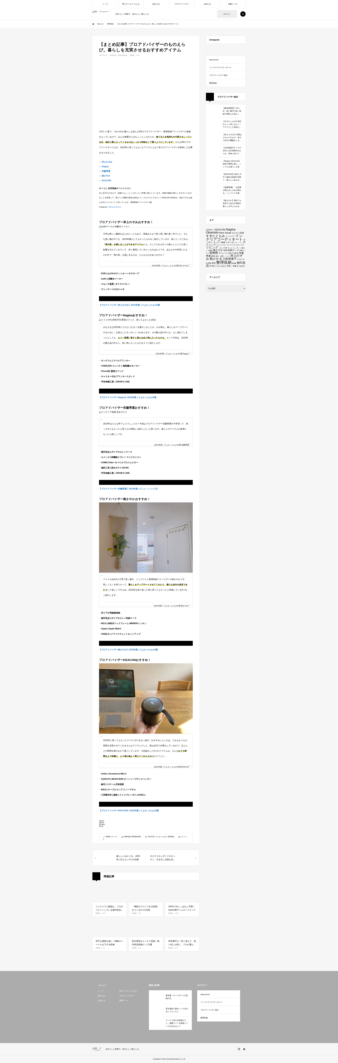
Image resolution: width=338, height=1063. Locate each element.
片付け (212, 266)
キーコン (114, 837)
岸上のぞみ (107, 162)
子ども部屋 (228, 253)
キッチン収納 (219, 242)
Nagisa (105, 166)
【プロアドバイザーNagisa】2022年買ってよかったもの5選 (127, 397)
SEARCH (243, 14)
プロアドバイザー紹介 (218, 75)
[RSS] (244, 1049)
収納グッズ (233, 250)
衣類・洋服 (231, 266)
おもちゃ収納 (238, 233)
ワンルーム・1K (233, 248)
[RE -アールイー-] (102, 14)
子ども (221, 253)
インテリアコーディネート (220, 67)
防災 (243, 266)
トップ (105, 4)
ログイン (227, 14)
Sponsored (213, 60)
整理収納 (113, 55)
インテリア (230, 236)
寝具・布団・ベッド (222, 256)
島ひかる (216, 258)
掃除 (209, 263)
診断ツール (232, 4)
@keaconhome (115, 207)
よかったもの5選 (128, 489)
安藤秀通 (106, 171)
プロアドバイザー (181, 4)
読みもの (156, 4)
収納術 (213, 252)
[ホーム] (93, 24)
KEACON (106, 180)
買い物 (239, 266)
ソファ (240, 242)
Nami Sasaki (225, 233)
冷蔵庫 (210, 250)
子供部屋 (235, 253)
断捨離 (234, 263)
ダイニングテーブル (223, 245)
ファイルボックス (237, 245)
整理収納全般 (122, 55)
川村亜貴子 (230, 258)
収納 (225, 250)
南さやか (106, 176)
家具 (213, 256)
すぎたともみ (215, 236)
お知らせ (207, 4)
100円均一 (210, 230)
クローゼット (232, 242)
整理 (214, 263)
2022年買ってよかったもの (157, 837)
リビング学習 (223, 248)
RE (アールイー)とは (130, 4)
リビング (212, 247)
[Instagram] (239, 1049)
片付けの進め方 (221, 266)
